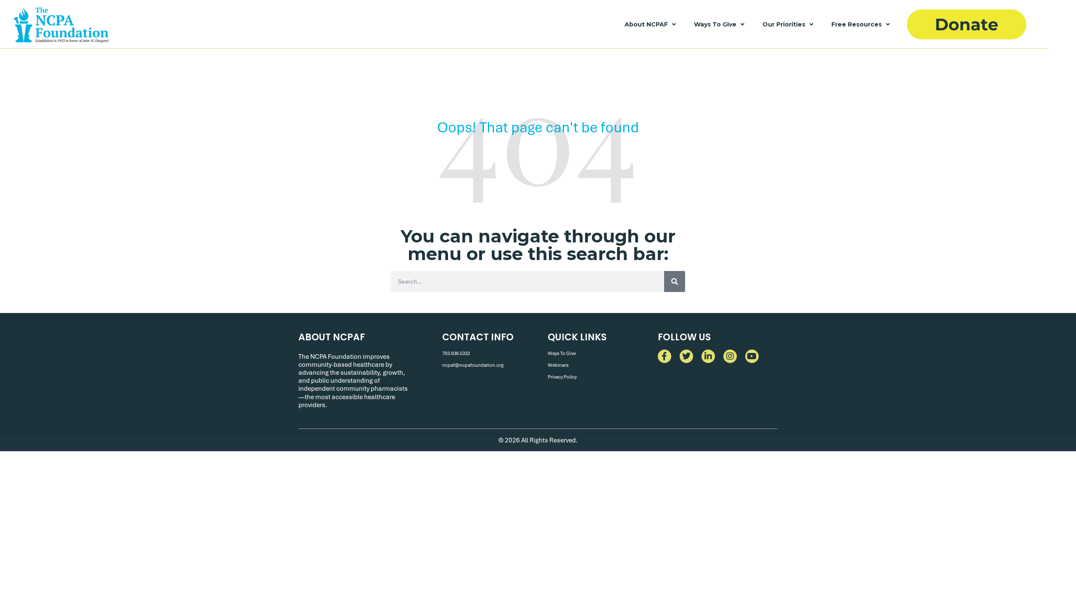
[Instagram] (730, 356)
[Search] (674, 281)
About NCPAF (646, 24)
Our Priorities (783, 24)
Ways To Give (715, 24)
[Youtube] (752, 356)
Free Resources (856, 24)
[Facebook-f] (664, 356)
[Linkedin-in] (708, 356)
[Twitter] (686, 356)
